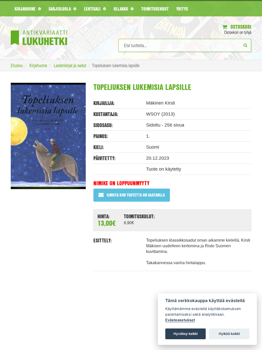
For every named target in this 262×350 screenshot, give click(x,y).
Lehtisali (93, 8)
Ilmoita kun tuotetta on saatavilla (136, 195)
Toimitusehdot (155, 8)
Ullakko (121, 8)
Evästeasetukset (180, 320)
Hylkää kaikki (229, 334)
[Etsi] (245, 45)
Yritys (182, 8)
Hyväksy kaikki (185, 334)
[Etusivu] (39, 30)
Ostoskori (240, 26)
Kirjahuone (26, 8)
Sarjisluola (60, 8)
